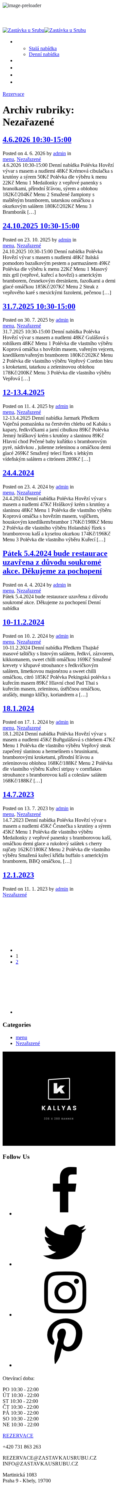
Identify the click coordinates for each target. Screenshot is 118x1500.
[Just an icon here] (65, 1213)
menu (8, 159)
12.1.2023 (18, 875)
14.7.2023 (18, 794)
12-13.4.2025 (24, 392)
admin (59, 153)
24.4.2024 (18, 473)
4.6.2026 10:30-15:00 (37, 139)
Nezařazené (29, 159)
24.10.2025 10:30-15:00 (41, 226)
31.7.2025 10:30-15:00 (39, 306)
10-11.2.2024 (23, 622)
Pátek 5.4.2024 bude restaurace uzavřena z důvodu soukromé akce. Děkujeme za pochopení (55, 562)
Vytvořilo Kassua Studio (87, 1491)
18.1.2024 (18, 708)
